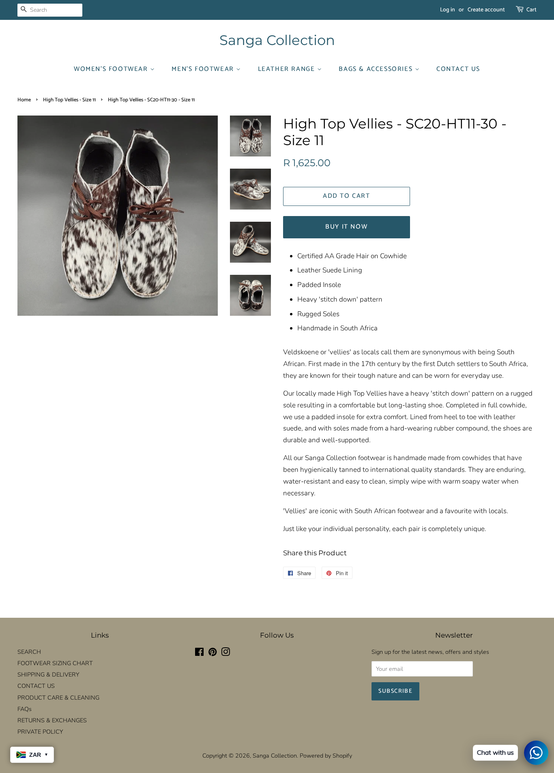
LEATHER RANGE (287, 69)
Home (24, 100)
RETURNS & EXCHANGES (52, 720)
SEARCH (29, 652)
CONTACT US (458, 69)
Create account (486, 10)
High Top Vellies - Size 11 (69, 100)
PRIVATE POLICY (40, 732)
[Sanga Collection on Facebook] (199, 653)
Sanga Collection (277, 40)
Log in (447, 10)
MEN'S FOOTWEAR (204, 69)
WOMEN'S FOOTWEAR (112, 69)
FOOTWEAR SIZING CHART (55, 663)
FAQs (24, 709)
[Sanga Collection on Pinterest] (212, 653)
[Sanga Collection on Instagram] (225, 653)
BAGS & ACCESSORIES (376, 69)
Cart (531, 10)
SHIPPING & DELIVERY (48, 674)
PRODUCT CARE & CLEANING (58, 698)
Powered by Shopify (326, 756)
